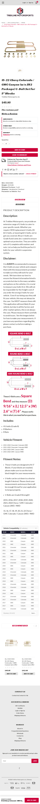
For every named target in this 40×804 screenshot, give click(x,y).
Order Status (20, 713)
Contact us (6, 134)
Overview (20, 199)
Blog (20, 738)
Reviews (20, 204)
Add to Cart (11, 674)
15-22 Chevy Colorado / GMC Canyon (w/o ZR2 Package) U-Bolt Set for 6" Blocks (11, 664)
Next (36, 626)
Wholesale (20, 733)
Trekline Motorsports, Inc (11, 97)
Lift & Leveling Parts (13, 22)
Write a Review (9, 113)
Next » (33, 613)
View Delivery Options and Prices (19, 165)
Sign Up (31, 2)
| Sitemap (29, 779)
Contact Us (20, 736)
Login (24, 2)
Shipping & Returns (20, 715)
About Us (20, 728)
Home (3, 22)
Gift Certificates (20, 706)
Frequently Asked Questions (20, 731)
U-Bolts (23, 22)
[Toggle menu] (3, 3)
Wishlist (20, 708)
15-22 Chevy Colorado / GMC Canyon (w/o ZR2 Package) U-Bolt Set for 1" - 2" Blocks (28, 665)
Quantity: (5, 140)
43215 (16, 163)
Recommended (20, 625)
